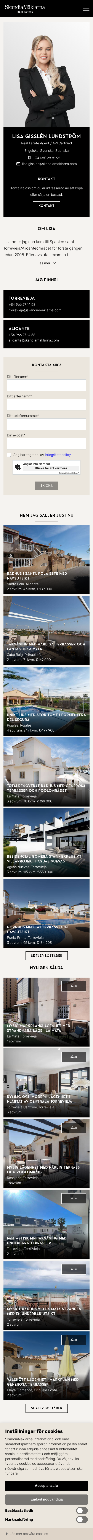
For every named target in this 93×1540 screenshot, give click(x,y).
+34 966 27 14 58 (22, 304)
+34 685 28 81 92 (46, 158)
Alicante (19, 328)
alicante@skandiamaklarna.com (34, 340)
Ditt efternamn (18, 396)
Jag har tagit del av (42, 455)
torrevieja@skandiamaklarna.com (35, 310)
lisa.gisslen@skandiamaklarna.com (49, 164)
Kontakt (46, 206)
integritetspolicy (58, 455)
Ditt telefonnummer (22, 416)
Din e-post (15, 435)
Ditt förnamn (17, 377)
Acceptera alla (46, 1486)
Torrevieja (22, 298)
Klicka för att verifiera (51, 468)
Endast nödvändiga (46, 1499)
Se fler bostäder (46, 956)
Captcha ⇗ (69, 473)
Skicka (46, 486)
